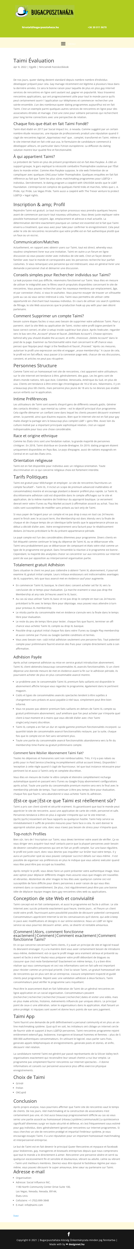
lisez (16, 1215)
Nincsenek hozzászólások (54, 67)
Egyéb (32, 67)
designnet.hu (76, 1244)
